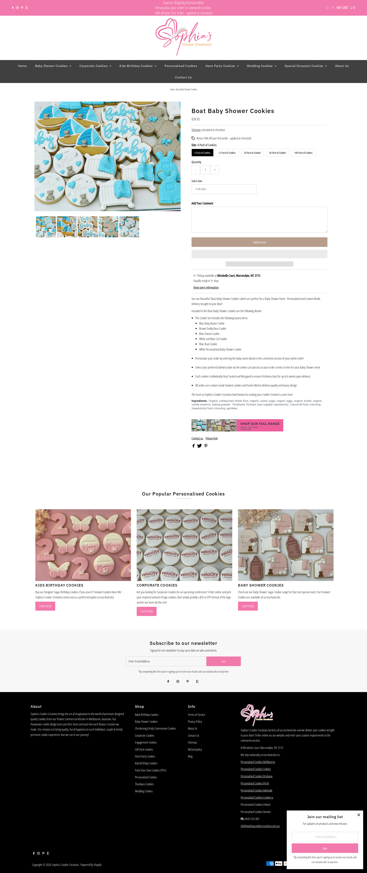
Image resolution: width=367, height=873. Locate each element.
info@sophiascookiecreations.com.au (260, 826)
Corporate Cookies (144, 735)
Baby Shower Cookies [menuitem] (52, 66)
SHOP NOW (45, 606)
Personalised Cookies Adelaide (256, 790)
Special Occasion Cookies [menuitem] (304, 66)
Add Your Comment (202, 203)
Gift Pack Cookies (144, 749)
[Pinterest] (22, 7)
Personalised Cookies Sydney (256, 769)
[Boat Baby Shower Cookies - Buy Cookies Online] (237, 430)
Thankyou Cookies (144, 784)
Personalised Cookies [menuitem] (181, 66)
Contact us (197, 438)
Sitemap (192, 742)
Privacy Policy (195, 721)
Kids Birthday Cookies (146, 763)
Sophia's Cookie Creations (65, 864)
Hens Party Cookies (145, 756)
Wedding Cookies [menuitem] (260, 66)
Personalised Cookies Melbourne (258, 762)
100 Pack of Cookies (303, 153)
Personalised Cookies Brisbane (257, 776)
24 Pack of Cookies (252, 153)
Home (172, 89)
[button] (259, 254)
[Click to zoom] (174, 107)
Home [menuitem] (22, 66)
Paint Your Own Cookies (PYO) (150, 770)
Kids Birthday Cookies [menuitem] (136, 66)
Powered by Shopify (90, 864)
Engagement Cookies (146, 742)
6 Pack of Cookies (202, 153)
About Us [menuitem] (342, 66)
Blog (190, 756)
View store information (206, 287)
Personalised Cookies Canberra (257, 797)
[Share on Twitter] (199, 446)
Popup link (212, 438)
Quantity (196, 162)
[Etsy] (27, 7)
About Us (192, 728)
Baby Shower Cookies (146, 721)
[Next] (50, 107)
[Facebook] (13, 7)
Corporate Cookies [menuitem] (94, 66)
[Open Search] (327, 7)
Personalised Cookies (146, 777)
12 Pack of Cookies (227, 153)
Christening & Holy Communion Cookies (155, 728)
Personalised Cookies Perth (255, 783)
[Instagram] (17, 7)
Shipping (196, 130)
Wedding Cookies (144, 791)
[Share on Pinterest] (205, 446)
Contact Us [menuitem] (183, 77)
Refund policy (195, 749)
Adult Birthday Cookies (146, 714)
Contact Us (193, 735)
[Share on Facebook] (193, 446)
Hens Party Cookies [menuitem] (220, 66)
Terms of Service (196, 714)
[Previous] (40, 107)
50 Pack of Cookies (277, 153)
